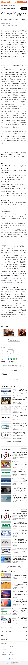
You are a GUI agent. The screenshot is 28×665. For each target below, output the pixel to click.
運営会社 (3, 643)
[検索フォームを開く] (15, 2)
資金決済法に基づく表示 (8, 654)
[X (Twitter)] (11, 359)
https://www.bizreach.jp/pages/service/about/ (15, 282)
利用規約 (3, 649)
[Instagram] (15, 659)
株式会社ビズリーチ (5, 23)
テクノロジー (16, 347)
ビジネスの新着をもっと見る (14, 505)
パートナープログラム (7, 646)
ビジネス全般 (11, 350)
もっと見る (23, 449)
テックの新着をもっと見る (14, 566)
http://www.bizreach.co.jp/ (17, 316)
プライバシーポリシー (7, 652)
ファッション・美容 (21, 5)
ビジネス (10, 347)
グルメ (10, 5)
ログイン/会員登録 (22, 1)
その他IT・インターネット (7, 353)
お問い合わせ (14, 370)
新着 (2, 5)
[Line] (14, 359)
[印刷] (17, 359)
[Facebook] (8, 359)
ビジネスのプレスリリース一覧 (13, 627)
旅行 (14, 5)
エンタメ (6, 5)
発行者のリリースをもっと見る (14, 441)
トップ (2, 627)
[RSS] (18, 659)
